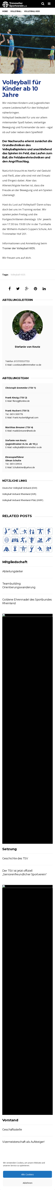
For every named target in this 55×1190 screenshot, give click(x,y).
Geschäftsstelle (12, 1129)
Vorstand (10, 1120)
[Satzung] (27, 729)
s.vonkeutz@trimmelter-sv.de (27, 364)
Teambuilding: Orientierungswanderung (18, 585)
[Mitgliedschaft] (27, 540)
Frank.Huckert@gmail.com (25, 417)
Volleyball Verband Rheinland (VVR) (19, 494)
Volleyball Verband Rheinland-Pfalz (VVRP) (22, 500)
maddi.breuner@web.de (24, 430)
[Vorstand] (27, 1000)
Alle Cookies (27, 1174)
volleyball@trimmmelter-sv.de (27, 447)
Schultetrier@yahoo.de (24, 467)
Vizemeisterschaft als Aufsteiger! (23, 1142)
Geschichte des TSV (15, 858)
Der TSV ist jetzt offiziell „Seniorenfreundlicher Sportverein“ (24, 872)
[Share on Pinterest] (35, 288)
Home (5, 11)
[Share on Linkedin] (44, 288)
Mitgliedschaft (15, 562)
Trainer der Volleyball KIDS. (18, 248)
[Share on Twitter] (18, 288)
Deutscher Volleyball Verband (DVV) (19, 487)
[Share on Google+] (27, 288)
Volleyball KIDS (18, 274)
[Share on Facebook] (9, 288)
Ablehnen (27, 1182)
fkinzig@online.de (21, 400)
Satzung (9, 849)
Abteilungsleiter (12, 571)
